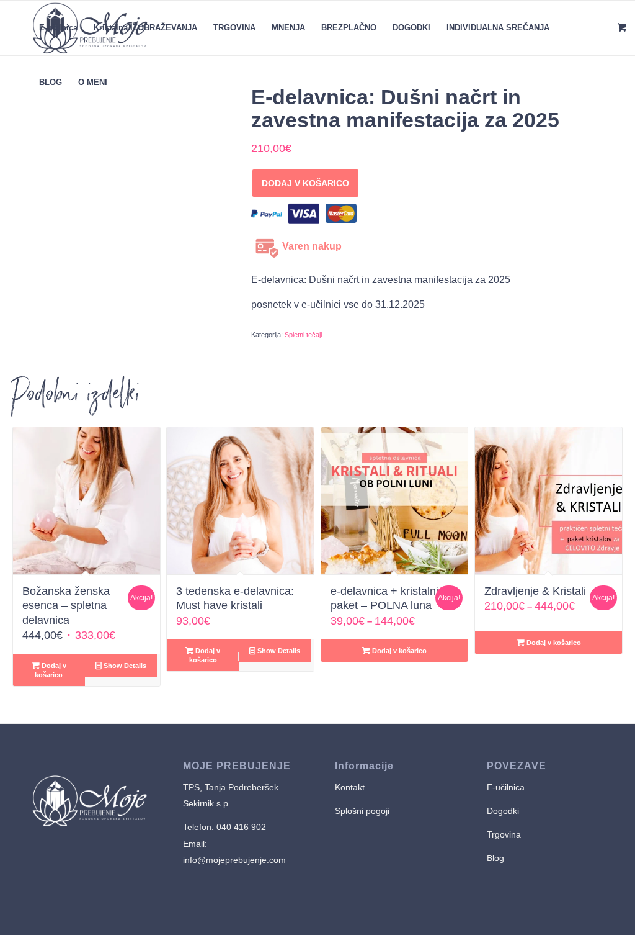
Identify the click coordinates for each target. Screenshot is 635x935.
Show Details (124, 665)
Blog (495, 858)
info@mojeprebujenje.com (234, 860)
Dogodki (503, 811)
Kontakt (350, 787)
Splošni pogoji (362, 811)
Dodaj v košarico (301, 183)
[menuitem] (58, 28)
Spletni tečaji (303, 334)
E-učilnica (506, 787)
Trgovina (505, 834)
